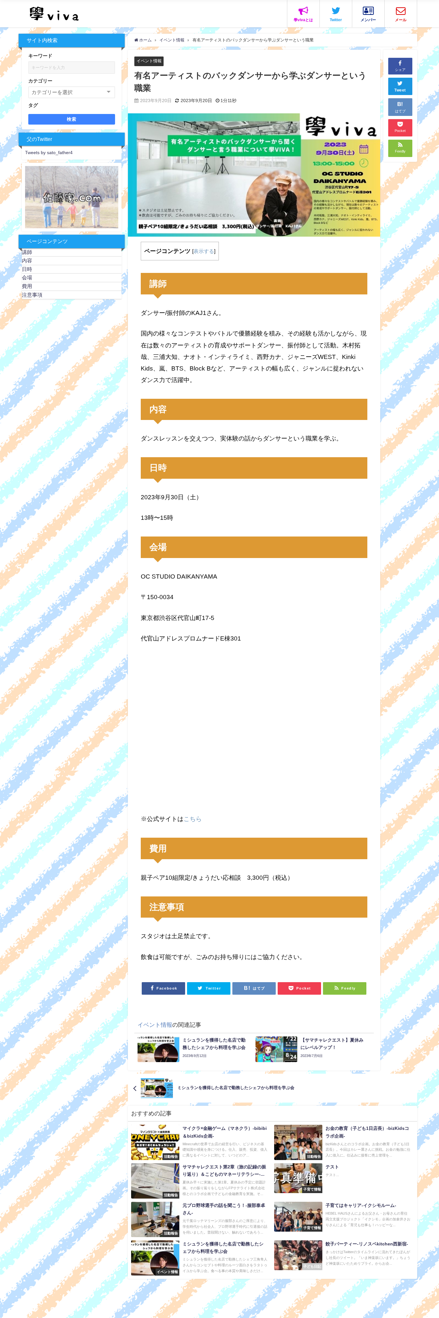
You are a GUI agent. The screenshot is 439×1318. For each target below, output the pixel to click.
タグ (33, 105)
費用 (27, 286)
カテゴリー (40, 80)
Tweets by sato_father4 (49, 152)
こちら (193, 819)
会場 (27, 277)
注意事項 (32, 294)
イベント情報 (149, 61)
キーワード (40, 55)
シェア (400, 70)
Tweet (400, 90)
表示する (203, 251)
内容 (27, 260)
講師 (27, 251)
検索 (72, 119)
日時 (27, 269)
